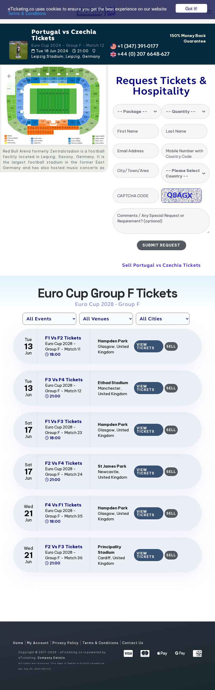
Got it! (191, 8)
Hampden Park (113, 340)
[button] (9, 76)
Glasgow (106, 346)
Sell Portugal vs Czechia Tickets (161, 265)
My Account (38, 643)
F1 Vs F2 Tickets (63, 338)
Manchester (109, 388)
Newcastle (108, 471)
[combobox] (137, 111)
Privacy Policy (66, 643)
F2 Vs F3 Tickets (63, 547)
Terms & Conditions (27, 13)
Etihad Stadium (113, 382)
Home (18, 643)
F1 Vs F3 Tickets (63, 421)
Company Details (51, 658)
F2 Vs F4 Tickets (63, 463)
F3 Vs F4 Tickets (64, 380)
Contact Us (132, 643)
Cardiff (104, 557)
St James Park (112, 466)
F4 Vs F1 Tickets (63, 505)
